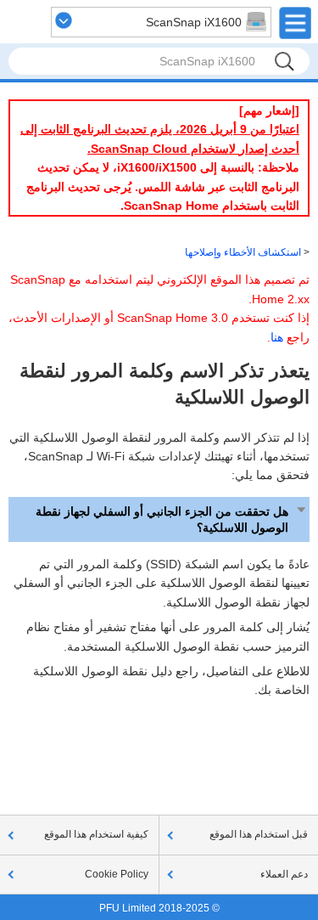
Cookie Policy (116, 874)
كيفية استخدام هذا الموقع (96, 834)
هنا (277, 337)
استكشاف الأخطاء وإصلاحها (243, 252)
